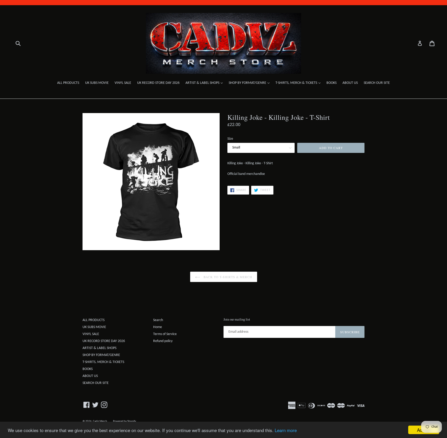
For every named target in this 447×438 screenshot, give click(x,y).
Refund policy (163, 341)
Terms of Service (165, 334)
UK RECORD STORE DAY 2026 (158, 83)
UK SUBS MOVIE (97, 83)
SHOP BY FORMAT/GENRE (250, 83)
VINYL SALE (123, 83)
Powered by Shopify (124, 421)
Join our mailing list (237, 319)
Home (157, 327)
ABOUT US (350, 83)
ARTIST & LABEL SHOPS (205, 83)
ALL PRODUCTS (68, 83)
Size (230, 139)
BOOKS (331, 83)
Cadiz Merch (100, 421)
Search (158, 320)
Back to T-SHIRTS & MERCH (227, 277)
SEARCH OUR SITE (377, 83)
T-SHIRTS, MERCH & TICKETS (299, 83)
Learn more (286, 430)
